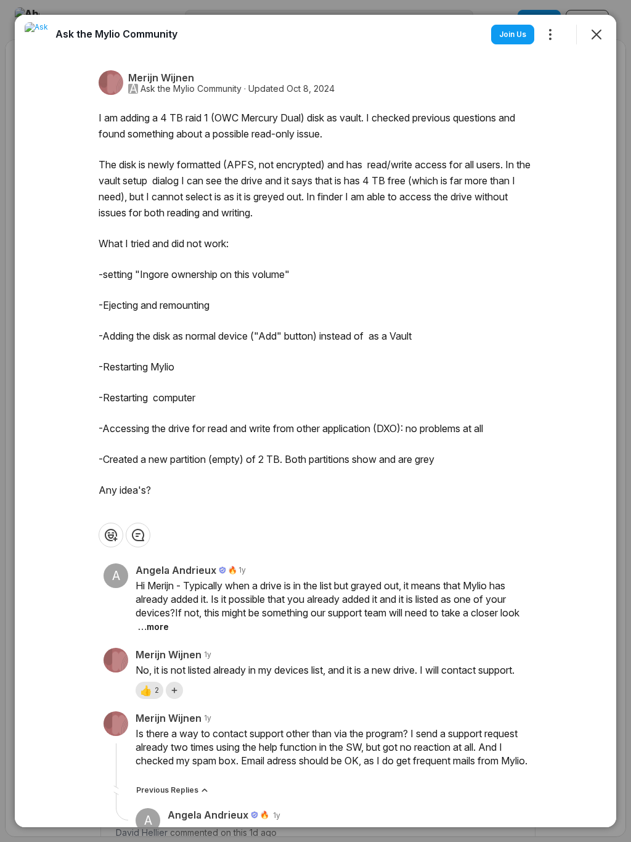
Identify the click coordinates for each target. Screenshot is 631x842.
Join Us (512, 34)
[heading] (116, 34)
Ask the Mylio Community (191, 89)
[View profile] (37, 34)
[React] (111, 535)
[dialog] (315, 421)
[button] (149, 690)
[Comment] (138, 535)
